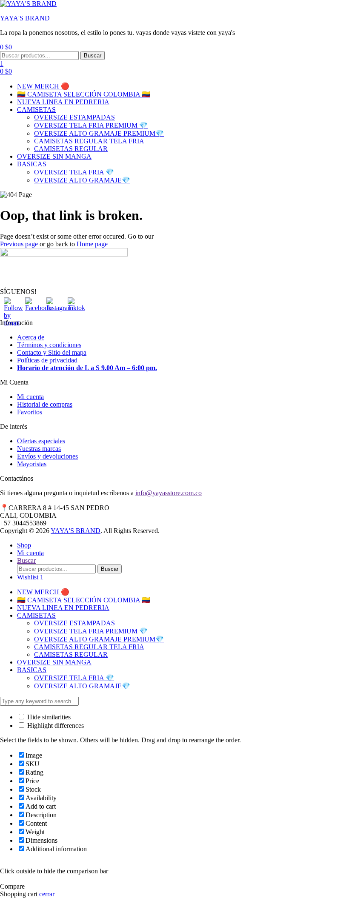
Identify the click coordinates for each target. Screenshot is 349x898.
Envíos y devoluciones (47, 456)
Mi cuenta (30, 396)
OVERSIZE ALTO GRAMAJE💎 (82, 180)
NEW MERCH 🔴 (43, 86)
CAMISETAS (36, 109)
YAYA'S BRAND (25, 18)
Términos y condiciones (49, 344)
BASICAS (31, 164)
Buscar (92, 55)
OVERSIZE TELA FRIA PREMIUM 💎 (91, 125)
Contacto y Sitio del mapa (51, 352)
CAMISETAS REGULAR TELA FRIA (89, 141)
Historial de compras (44, 404)
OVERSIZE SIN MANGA (54, 156)
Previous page (19, 244)
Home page (92, 244)
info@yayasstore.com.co (168, 492)
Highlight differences (55, 725)
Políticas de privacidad (47, 360)
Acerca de (30, 337)
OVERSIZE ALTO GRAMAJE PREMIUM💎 (99, 133)
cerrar (46, 894)
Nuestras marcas (39, 448)
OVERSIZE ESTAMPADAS (74, 117)
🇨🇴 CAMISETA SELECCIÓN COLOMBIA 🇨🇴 (83, 94)
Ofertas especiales (41, 441)
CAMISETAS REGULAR (71, 148)
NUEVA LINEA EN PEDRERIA (63, 101)
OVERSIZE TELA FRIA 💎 (74, 172)
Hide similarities (48, 717)
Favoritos (29, 412)
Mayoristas (31, 464)
